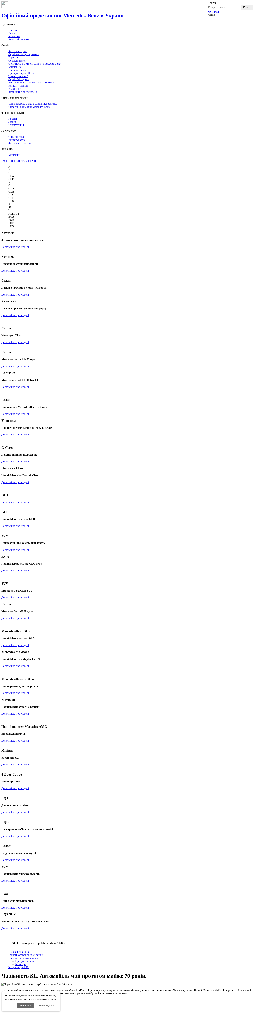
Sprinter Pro (15, 66)
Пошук (247, 7)
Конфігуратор (16, 139)
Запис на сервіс (17, 51)
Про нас (13, 30)
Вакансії (13, 33)
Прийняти (25, 1005)
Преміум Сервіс (17, 69)
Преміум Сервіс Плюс (21, 73)
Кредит (12, 118)
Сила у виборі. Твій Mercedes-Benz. (29, 106)
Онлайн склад (16, 136)
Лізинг (12, 121)
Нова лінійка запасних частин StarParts (31, 82)
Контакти (213, 11)
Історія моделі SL (18, 967)
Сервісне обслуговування (23, 54)
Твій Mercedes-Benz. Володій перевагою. (32, 103)
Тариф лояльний (18, 76)
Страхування (16, 124)
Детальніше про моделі (15, 246)
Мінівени (14, 154)
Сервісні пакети (17, 60)
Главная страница (18, 951)
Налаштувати (46, 1005)
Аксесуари (14, 88)
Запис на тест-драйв (20, 143)
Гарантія (13, 57)
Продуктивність (24, 961)
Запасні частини (18, 85)
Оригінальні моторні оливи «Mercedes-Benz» (35, 63)
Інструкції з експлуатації (23, 91)
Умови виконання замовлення (19, 160)
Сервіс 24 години (18, 79)
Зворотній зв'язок (18, 39)
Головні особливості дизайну (25, 954)
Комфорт (20, 964)
